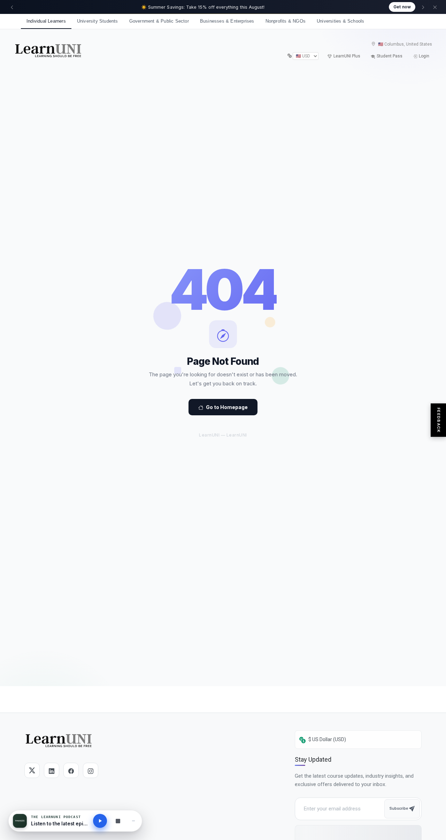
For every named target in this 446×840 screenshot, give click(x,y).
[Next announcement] (423, 7)
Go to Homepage (227, 407)
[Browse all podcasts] (117, 820)
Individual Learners (46, 21)
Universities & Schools (340, 21)
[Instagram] (90, 770)
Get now (402, 6)
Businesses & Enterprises (227, 21)
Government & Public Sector (159, 21)
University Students (97, 21)
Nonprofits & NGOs (286, 21)
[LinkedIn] (51, 770)
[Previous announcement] (12, 7)
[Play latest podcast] (100, 821)
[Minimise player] (133, 821)
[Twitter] (32, 770)
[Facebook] (71, 770)
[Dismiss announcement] (435, 7)
